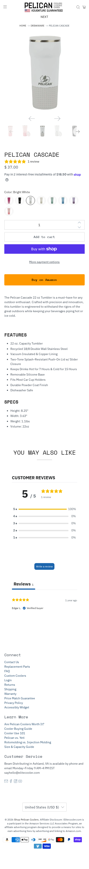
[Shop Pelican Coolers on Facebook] (11, 782)
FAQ (7, 671)
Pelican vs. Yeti (14, 738)
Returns (9, 685)
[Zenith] (62, 200)
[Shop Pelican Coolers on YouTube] (20, 782)
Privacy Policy (13, 703)
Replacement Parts (17, 667)
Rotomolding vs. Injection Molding (27, 742)
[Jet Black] (19, 200)
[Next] (57, 118)
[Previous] (32, 118)
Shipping (10, 689)
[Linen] (41, 200)
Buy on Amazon (44, 280)
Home (22, 26)
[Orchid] (8, 200)
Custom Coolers (15, 676)
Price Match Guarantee (19, 698)
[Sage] (52, 200)
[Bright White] (30, 200)
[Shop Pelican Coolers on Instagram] (15, 782)
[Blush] (8, 211)
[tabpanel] (44, 617)
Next (44, 17)
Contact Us (11, 662)
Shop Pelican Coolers (26, 819)
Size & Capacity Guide (19, 747)
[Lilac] (73, 200)
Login (8, 680)
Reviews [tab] (23, 584)
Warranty (10, 694)
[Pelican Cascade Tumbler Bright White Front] (44, 72)
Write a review (44, 566)
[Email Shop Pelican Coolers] (6, 782)
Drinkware (37, 26)
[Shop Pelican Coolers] (44, 7)
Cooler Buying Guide (18, 729)
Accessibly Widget (16, 707)
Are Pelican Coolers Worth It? (24, 724)
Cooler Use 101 (14, 733)
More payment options (44, 262)
